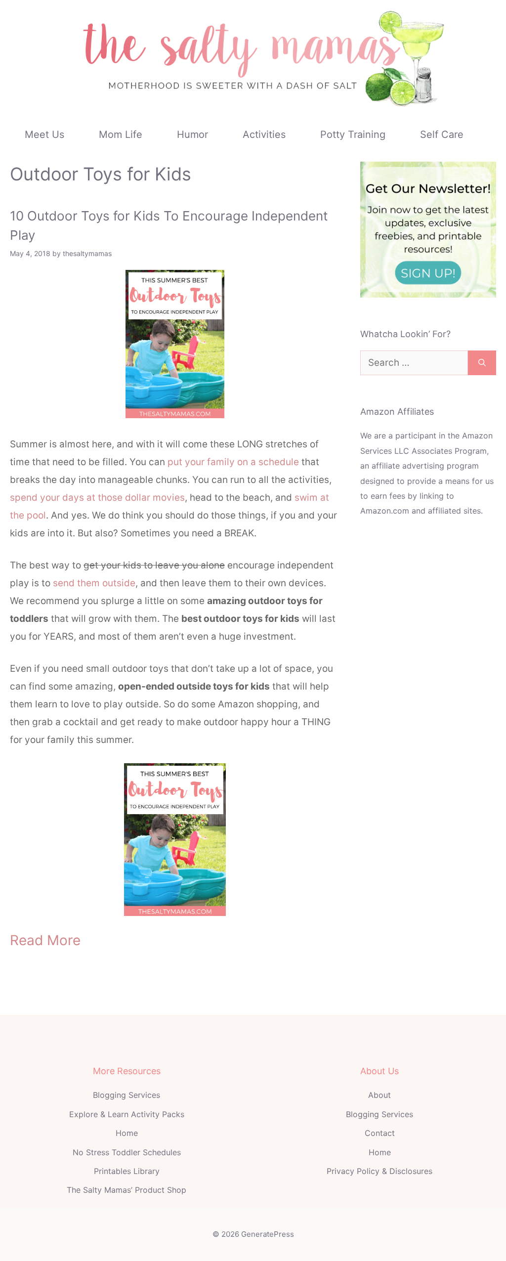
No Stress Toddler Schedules (127, 1152)
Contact (380, 1133)
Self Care (442, 134)
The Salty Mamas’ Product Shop (126, 1190)
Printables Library (127, 1171)
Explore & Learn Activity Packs (126, 1114)
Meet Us (44, 134)
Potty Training (352, 134)
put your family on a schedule (233, 462)
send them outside (92, 583)
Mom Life (120, 134)
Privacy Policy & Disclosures (379, 1171)
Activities (264, 134)
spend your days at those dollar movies (97, 497)
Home (127, 1133)
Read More (45, 940)
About (379, 1095)
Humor (192, 134)
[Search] (482, 363)
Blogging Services (126, 1095)
